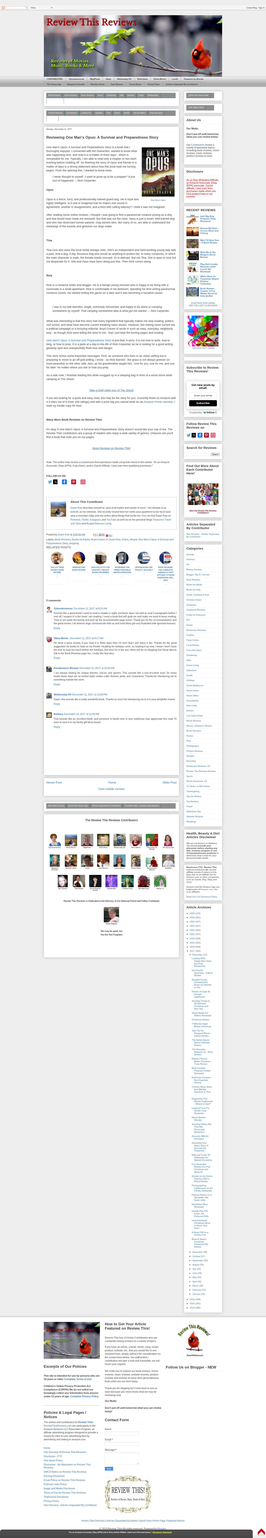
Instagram (95, 519)
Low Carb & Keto (194, 715)
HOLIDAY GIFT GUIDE (202, 348)
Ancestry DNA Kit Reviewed (200, 1137)
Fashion (190, 635)
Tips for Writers (139, 113)
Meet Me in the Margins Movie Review (208, 254)
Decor (100, 95)
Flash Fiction (192, 640)
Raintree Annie (98, 84)
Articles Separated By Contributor (182, 84)
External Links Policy (55, 1484)
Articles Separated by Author (121, 1520)
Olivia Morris (160, 79)
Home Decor (192, 690)
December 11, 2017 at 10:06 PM (89, 694)
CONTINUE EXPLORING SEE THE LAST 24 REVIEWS (203, 304)
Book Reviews (54, 95)
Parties (189, 736)
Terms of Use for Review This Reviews (65, 1492)
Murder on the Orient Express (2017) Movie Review (202, 1179)
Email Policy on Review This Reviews (64, 1480)
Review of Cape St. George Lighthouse (201, 994)
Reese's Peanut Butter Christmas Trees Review (201, 1061)
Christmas (191, 605)
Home (112, 782)
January (196, 1294)
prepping (74, 543)
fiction (125, 539)
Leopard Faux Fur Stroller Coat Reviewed (201, 1110)
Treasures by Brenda (193, 79)
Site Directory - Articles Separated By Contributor (70, 1505)
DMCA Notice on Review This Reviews (65, 1472)
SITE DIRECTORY (196, 107)
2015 (192, 1303)
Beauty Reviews (55, 101)
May (194, 1277)
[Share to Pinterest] (103, 534)
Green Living (192, 665)
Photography (153, 95)
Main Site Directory (56, 806)
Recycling (191, 761)
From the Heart (156, 113)
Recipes (130, 95)
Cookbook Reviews (195, 610)
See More (52, 118)
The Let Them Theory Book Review (57, 570)
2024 (192, 921)
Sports (117, 113)
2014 (192, 1307)
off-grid (133, 539)
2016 (192, 1299)
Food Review (192, 645)
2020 (192, 938)
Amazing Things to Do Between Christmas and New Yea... (201, 1005)
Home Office (192, 695)
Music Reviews (87, 95)
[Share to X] (97, 534)
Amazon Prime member (158, 401)
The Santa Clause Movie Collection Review (201, 1042)
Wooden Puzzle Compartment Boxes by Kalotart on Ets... (201, 983)
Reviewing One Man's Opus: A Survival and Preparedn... (200, 1147)
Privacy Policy (51, 1501)
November (197, 1252)
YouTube (111, 519)
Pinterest (75, 519)
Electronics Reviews (196, 630)
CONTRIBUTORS (55, 79)
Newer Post (54, 782)
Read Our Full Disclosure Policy (201, 896)
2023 (192, 926)
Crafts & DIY (86, 113)
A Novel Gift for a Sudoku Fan (200, 1233)
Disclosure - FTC (53, 1456)
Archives (190, 559)
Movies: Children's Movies (199, 726)
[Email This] (94, 534)
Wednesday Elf (124, 79)
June (195, 1273)
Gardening (111, 95)
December (197, 954)
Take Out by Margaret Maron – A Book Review (202, 1033)
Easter (189, 625)
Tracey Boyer (135, 84)
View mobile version (111, 789)
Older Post (170, 782)
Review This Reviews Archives (201, 771)
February (197, 1290)
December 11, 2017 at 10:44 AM (96, 668)
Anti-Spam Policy (53, 1460)
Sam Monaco (117, 84)
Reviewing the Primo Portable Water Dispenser (122, 570)
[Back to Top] (261, 1532)
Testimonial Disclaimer (56, 1497)
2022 (192, 930)
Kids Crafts (191, 705)
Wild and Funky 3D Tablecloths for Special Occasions (202, 1157)
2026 (192, 913)
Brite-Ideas (142, 79)
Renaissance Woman (66, 668)
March (195, 1285)
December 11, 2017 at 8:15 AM (90, 608)
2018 (192, 947)
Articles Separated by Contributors (106, 806)
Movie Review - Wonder (199, 1118)
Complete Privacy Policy (84, 1396)
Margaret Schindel (76, 84)
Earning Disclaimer (54, 1476)
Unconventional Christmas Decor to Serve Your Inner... (201, 1224)
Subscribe (203, 403)
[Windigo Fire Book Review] (79, 563)
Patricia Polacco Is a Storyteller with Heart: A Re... (202, 1197)
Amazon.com (206, 889)
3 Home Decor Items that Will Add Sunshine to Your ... (202, 1091)
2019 (192, 942)
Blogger (161, 1528)
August (196, 1264)
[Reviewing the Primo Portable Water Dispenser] (122, 563)
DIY (188, 620)
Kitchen (190, 710)
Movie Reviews (70, 95)
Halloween (191, 670)
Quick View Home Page (78, 806)
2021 (192, 934)
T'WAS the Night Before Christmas (201, 1025)
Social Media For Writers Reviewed (201, 1014)
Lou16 (175, 79)
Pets (108, 113)
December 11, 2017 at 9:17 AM (86, 638)
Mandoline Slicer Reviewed (200, 1205)
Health (126, 113)
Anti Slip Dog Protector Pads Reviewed (208, 218)
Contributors (197, 145)
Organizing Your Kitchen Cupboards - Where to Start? (202, 1101)
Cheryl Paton (153, 84)
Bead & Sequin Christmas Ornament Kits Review (200, 1243)
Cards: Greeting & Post (197, 595)
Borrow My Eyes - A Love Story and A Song (209, 230)
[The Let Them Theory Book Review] (57, 563)
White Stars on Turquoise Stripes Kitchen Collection (209, 280)
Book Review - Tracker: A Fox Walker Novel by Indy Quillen (208, 292)
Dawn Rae (76, 508)
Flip (110, 535)
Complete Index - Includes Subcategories (142, 806)
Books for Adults (81, 539)
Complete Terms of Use (78, 1379)
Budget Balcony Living (99, 523)
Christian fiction (193, 600)
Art (187, 564)
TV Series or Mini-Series (198, 786)
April (194, 1281)
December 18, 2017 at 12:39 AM (81, 714)
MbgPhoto (95, 79)
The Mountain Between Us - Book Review (202, 1052)
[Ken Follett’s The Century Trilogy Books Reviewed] (100, 563)
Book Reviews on (112, 448)
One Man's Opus (158, 200)
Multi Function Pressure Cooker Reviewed (201, 1071)
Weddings (191, 821)
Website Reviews (194, 816)
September (198, 1260)
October (196, 1256)
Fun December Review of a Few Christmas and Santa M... (201, 1168)
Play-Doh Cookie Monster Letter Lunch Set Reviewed (209, 268)
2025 (192, 917)
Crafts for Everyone (195, 615)
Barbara (58, 714)
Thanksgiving (192, 791)
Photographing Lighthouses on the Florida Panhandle (202, 1188)
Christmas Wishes (200, 1019)
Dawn (108, 79)
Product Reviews (55, 113)
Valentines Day (193, 811)
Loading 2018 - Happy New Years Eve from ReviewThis (202, 962)
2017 (192, 951)
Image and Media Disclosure (59, 1488)
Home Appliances (194, 685)
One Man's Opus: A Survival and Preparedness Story (78, 340)
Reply (57, 628)
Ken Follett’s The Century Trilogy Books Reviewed (100, 570)
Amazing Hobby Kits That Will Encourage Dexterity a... (201, 1128)
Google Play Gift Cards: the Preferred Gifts (200, 1213)
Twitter (85, 519)
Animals (190, 554)
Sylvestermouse (76, 79)
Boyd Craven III (99, 539)
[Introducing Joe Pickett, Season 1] (144, 563)
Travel (141, 95)
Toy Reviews (71, 113)
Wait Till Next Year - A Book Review (209, 241)
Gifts (121, 95)
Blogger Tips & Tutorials (198, 574)
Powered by (195, 412)
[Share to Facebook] (100, 534)
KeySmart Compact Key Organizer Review (201, 1080)
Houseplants (192, 700)
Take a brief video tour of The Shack (111, 390)
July (194, 1269)
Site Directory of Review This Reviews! (65, 1452)
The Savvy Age (54, 84)
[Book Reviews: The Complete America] (165, 563)
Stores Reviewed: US (196, 781)
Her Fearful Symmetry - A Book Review (202, 973)
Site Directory (97, 1520)
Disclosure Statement (162, 1532)
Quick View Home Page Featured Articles (162, 1520)
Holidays (99, 113)
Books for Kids (193, 589)
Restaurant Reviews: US (198, 766)
